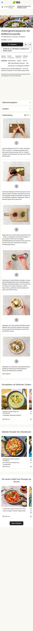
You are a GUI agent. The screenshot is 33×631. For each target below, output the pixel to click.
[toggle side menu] (2, 2)
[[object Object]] (25, 44)
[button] (16, 109)
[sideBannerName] (16, 88)
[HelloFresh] (16, 2)
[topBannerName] (16, 12)
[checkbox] (2, 39)
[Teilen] (30, 44)
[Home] (2, 7)
